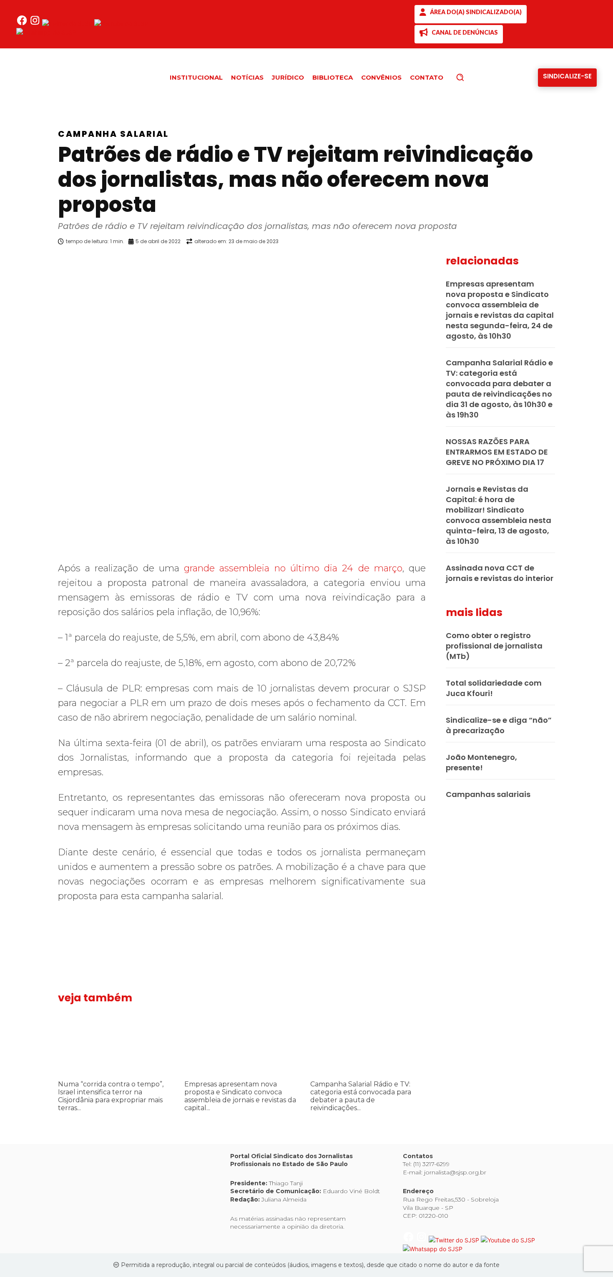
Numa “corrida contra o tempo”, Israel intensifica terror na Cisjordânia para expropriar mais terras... (110, 1096)
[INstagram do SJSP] (35, 23)
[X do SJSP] (68, 23)
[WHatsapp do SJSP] (46, 32)
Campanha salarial (113, 134)
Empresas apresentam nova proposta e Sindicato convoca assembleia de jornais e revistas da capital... (240, 1096)
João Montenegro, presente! (481, 762)
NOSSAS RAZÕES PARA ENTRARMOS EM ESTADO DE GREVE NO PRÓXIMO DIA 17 (497, 452)
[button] (474, 77)
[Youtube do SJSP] (121, 23)
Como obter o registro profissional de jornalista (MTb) (494, 645)
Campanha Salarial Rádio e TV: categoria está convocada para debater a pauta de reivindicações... (360, 1096)
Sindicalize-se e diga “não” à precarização (499, 725)
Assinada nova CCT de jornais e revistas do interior (499, 573)
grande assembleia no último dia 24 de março (293, 568)
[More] (433, 262)
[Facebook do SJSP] (22, 23)
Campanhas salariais (488, 794)
